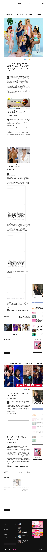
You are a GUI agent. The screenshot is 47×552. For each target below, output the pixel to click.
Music (37, 333)
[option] (37, 291)
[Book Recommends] (34, 316)
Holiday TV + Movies (39, 329)
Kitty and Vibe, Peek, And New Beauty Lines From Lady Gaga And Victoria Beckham (24, 473)
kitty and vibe (13, 310)
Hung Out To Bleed (38, 418)
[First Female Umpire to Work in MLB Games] (19, 541)
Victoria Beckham (13, 298)
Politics (32, 7)
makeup (19, 310)
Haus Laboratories (9, 310)
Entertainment (13, 7)
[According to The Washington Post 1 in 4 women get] (41, 523)
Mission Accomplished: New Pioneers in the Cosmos (7, 333)
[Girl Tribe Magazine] (10, 549)
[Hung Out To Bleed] (34, 419)
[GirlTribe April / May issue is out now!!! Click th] (41, 534)
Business (36, 7)
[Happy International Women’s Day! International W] (33, 530)
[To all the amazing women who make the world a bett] (33, 523)
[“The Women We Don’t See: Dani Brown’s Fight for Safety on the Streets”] (19, 531)
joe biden (21, 466)
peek (28, 310)
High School (10, 534)
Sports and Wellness (20, 7)
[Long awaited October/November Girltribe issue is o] (37, 523)
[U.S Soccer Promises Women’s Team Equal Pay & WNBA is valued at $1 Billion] (8, 482)
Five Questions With (10, 529)
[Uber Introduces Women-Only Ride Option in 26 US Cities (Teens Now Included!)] (19, 536)
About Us (9, 7)
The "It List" (10, 539)
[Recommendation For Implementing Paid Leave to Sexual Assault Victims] (34, 432)
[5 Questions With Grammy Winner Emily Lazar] (26, 327)
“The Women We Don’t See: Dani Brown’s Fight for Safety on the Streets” (25, 532)
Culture (40, 7)
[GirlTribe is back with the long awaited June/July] (37, 534)
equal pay (15, 466)
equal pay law (17, 466)
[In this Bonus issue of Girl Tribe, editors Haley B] (37, 530)
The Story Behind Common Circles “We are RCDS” (39, 308)
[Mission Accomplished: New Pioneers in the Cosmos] (8, 327)
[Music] (34, 334)
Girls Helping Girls (27, 7)
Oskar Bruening (26, 310)
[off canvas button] (2, 3)
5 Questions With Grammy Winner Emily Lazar (25, 332)
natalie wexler (22, 310)
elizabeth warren (11, 466)
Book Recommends (38, 315)
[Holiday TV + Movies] (34, 330)
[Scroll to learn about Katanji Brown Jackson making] (41, 526)
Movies (5, 472)
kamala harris (23, 466)
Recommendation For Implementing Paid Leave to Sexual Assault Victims (39, 326)
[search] (45, 3)
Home (5, 7)
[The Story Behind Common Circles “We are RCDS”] (34, 308)
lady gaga (17, 310)
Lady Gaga (13, 219)
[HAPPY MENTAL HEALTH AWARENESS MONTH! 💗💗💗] (37, 526)
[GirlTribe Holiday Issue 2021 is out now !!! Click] (41, 530)
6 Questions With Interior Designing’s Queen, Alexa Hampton (37, 297)
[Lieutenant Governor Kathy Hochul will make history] (33, 534)
